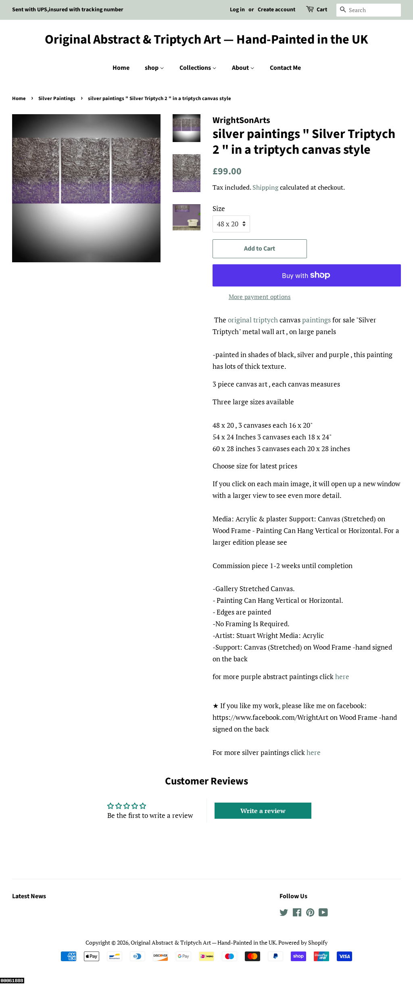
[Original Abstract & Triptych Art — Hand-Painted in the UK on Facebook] (297, 914)
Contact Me (285, 67)
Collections (195, 67)
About (241, 67)
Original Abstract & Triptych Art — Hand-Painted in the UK (206, 39)
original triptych (253, 319)
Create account (276, 10)
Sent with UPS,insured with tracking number (67, 10)
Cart (322, 10)
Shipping (265, 187)
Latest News (29, 896)
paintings (316, 319)
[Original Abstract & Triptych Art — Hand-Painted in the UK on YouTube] (323, 914)
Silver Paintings (56, 98)
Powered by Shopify (302, 942)
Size (219, 208)
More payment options (260, 297)
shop (152, 67)
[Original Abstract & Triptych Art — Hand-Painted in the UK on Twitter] (284, 914)
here (342, 676)
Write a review (263, 810)
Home (121, 67)
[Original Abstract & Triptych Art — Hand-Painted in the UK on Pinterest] (310, 914)
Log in (237, 10)
